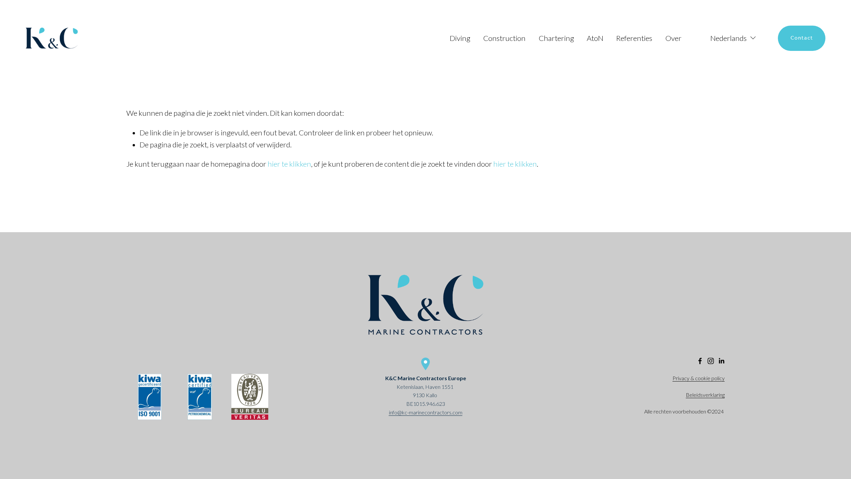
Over (673, 38)
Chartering (556, 38)
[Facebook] (700, 361)
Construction (504, 38)
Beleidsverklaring (705, 395)
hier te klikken (289, 163)
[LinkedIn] (721, 361)
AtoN (595, 38)
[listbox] (730, 38)
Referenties (634, 38)
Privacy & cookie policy (698, 378)
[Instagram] (710, 361)
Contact (801, 38)
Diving (460, 38)
